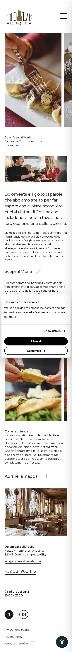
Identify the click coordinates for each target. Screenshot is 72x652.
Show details (52, 330)
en (24, 615)
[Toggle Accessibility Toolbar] (62, 642)
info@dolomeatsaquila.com (23, 561)
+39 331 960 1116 (20, 571)
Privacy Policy (13, 637)
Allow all (36, 341)
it (9, 615)
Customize (34, 350)
